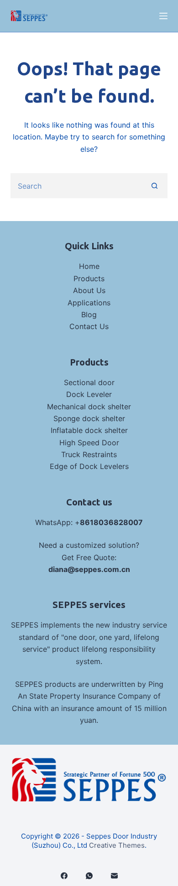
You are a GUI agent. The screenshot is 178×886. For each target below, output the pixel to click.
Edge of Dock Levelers (89, 466)
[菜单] (163, 16)
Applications (89, 302)
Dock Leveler (89, 394)
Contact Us (89, 326)
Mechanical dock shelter (89, 406)
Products (89, 278)
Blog (89, 314)
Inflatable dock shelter (89, 430)
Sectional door (89, 382)
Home (89, 266)
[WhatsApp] (89, 875)
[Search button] (155, 185)
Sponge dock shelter (89, 418)
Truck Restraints (89, 454)
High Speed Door (89, 442)
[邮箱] (114, 875)
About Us (89, 290)
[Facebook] (64, 875)
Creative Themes (117, 845)
